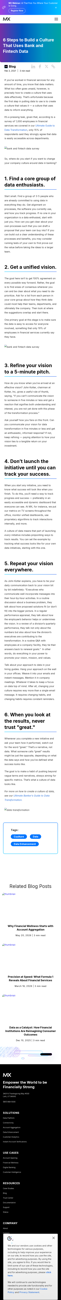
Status (5, 1212)
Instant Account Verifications (15, 1142)
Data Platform (8, 1118)
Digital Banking (9, 1167)
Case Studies (8, 1188)
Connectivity (8, 1123)
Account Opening (10, 1158)
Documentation (9, 1203)
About (5, 1228)
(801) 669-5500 (9, 1102)
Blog (12, 66)
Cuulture (19, 836)
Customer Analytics (11, 1137)
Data (35, 836)
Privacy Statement (29, 1292)
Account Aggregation (11, 1127)
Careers (6, 1233)
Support (6, 1207)
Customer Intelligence (12, 1172)
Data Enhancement (25, 844)
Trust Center (8, 1198)
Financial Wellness (10, 1163)
